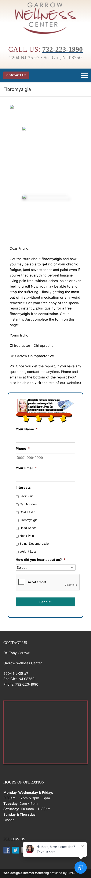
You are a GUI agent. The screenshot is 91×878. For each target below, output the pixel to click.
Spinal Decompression (35, 543)
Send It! (45, 602)
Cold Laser (27, 512)
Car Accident (29, 504)
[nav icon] (84, 75)
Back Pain (26, 496)
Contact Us (16, 75)
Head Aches (28, 528)
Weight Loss (28, 551)
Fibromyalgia (28, 520)
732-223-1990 (62, 49)
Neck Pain (27, 535)
